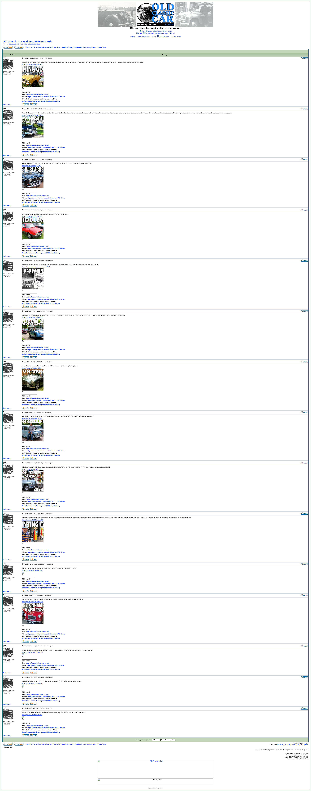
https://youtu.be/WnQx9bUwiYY (32, 317)
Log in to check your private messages (156, 33)
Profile (140, 33)
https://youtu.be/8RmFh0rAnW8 (32, 602)
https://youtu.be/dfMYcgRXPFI (32, 419)
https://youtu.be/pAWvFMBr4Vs (32, 115)
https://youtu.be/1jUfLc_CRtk (31, 368)
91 (21, 44)
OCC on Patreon (176, 36)
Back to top (6, 104)
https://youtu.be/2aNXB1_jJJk (32, 469)
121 (29, 44)
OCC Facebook (164, 36)
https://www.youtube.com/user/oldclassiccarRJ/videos (46, 97)
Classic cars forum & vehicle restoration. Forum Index (43, 47)
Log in (173, 33)
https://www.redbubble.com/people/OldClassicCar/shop (41, 101)
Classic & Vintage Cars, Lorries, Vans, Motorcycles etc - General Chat (84, 47)
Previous (12, 44)
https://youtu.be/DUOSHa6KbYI (32, 652)
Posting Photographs (143, 36)
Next (38, 44)
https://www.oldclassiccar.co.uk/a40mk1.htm (36, 267)
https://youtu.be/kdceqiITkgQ (31, 166)
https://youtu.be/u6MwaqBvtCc (32, 715)
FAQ (143, 31)
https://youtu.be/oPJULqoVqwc (32, 683)
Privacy (153, 36)
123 (35, 44)
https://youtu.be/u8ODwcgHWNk (32, 520)
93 (26, 44)
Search (149, 31)
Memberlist (158, 31)
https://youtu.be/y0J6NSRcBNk (32, 570)
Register (132, 36)
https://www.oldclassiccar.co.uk (38, 94)
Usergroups (168, 31)
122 (32, 44)
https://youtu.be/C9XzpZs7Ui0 (32, 216)
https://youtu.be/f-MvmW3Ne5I (32, 64)
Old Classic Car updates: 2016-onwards (27, 41)
